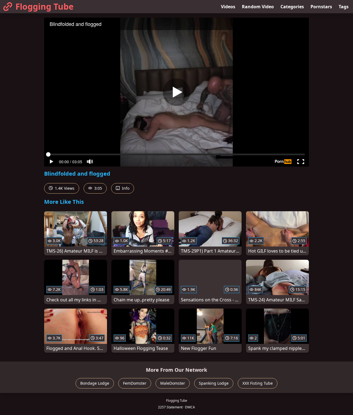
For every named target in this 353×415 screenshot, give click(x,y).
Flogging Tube (44, 6)
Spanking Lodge (214, 383)
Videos (228, 7)
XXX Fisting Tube (257, 383)
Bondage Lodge (94, 383)
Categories (292, 7)
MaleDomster (172, 383)
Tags (344, 7)
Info (125, 188)
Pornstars (321, 7)
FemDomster (134, 383)
